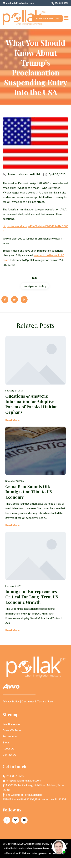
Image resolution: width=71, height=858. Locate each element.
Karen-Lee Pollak (30, 174)
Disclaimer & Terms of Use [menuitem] (37, 701)
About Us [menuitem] (8, 748)
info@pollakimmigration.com (19, 3)
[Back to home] (24, 17)
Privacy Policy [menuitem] (11, 701)
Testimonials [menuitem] (10, 736)
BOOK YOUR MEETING (47, 18)
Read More (12, 420)
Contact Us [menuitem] (9, 754)
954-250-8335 (61, 3)
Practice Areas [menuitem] (11, 724)
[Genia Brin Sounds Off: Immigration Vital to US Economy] (35, 477)
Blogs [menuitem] (6, 742)
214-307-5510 (15, 775)
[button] (66, 17)
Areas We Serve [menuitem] (12, 730)
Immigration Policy (35, 286)
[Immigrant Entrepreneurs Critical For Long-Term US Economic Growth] (35, 582)
